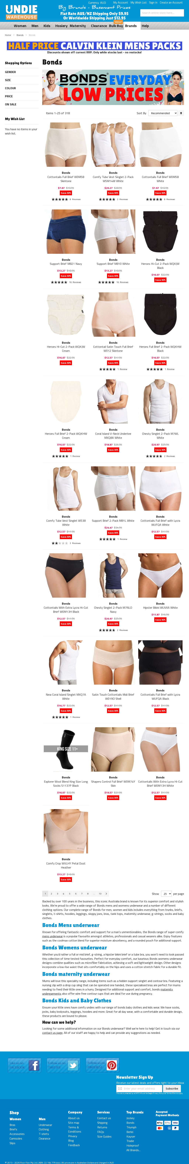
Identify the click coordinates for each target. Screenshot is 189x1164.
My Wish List (138, 2)
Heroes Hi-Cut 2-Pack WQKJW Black (160, 265)
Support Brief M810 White (113, 263)
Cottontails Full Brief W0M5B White (160, 179)
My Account (120, 2)
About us (74, 1118)
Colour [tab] (10, 88)
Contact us (104, 1118)
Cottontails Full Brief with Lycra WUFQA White (160, 522)
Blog (71, 1140)
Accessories (17, 1134)
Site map (73, 1122)
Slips (12, 1143)
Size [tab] (8, 80)
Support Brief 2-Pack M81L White (113, 520)
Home (8, 35)
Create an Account (171, 2)
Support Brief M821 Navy (66, 263)
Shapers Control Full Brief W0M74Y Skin (113, 783)
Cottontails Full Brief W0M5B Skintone (65, 179)
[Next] (106, 894)
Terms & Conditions (74, 1129)
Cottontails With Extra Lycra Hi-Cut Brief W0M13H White (160, 783)
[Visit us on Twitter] (63, 1058)
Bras (12, 1125)
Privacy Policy (158, 1093)
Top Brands (135, 1112)
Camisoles (16, 1138)
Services (103, 1112)
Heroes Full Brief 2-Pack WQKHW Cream (66, 435)
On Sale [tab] (10, 104)
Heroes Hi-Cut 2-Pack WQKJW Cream (66, 348)
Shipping (102, 1122)
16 (75, 282)
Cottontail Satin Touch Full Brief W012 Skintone (113, 348)
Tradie (130, 1141)
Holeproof (132, 1145)
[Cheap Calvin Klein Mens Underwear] (94, 43)
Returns (102, 1127)
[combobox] (162, 13)
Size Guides (104, 1136)
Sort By (141, 113)
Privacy (72, 1136)
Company (75, 1112)
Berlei (129, 1132)
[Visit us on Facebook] (24, 1058)
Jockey (130, 1118)
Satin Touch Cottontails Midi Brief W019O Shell (113, 696)
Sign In (153, 2)
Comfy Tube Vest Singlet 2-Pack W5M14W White (113, 179)
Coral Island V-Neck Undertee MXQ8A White (113, 435)
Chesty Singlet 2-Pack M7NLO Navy (113, 609)
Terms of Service (172, 1093)
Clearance (44, 1138)
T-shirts (44, 1134)
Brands (20, 35)
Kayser (130, 1136)
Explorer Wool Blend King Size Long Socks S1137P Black (66, 783)
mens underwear (52, 936)
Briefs (13, 1129)
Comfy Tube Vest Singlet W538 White (66, 522)
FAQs (100, 1132)
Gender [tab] (10, 72)
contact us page (52, 1032)
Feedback (74, 1145)
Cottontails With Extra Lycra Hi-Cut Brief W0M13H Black (66, 609)
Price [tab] (9, 96)
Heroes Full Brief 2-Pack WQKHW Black (160, 348)
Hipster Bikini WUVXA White (160, 607)
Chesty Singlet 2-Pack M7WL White (160, 435)
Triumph (131, 1127)
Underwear (45, 1125)
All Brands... (133, 1150)
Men (42, 1119)
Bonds (130, 1122)
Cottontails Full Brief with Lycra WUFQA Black (160, 696)
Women (15, 1119)
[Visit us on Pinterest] (102, 1058)
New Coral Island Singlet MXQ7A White (66, 696)
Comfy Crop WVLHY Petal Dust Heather (65, 865)
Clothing (44, 1129)
